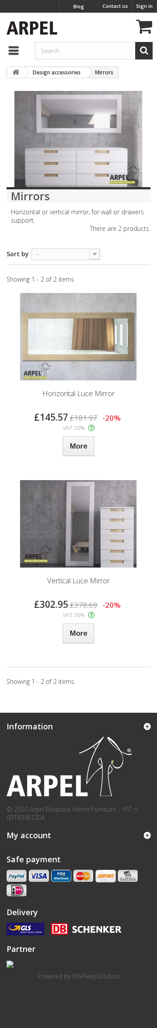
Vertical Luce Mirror (78, 580)
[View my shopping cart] (143, 27)
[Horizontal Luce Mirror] (78, 336)
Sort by (18, 254)
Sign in (144, 6)
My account (29, 835)
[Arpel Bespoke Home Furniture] (29, 27)
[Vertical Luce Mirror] (78, 524)
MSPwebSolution (95, 976)
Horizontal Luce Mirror (78, 393)
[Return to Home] (15, 72)
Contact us (115, 6)
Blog (78, 6)
